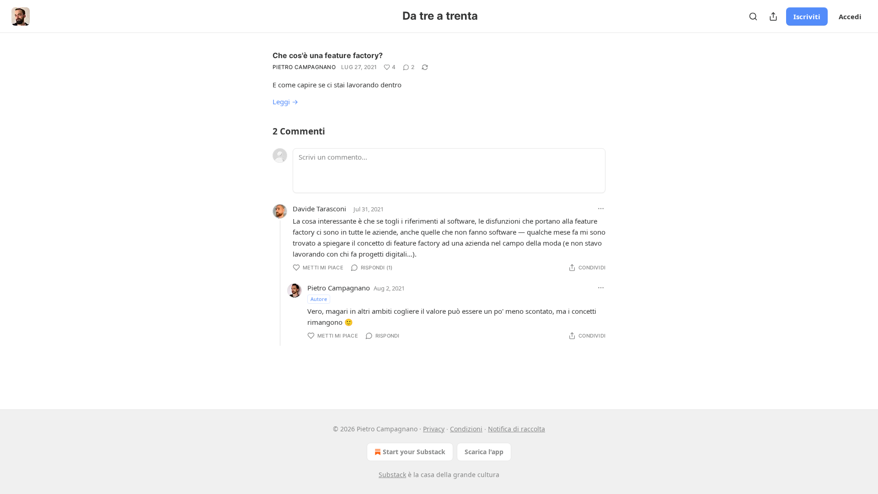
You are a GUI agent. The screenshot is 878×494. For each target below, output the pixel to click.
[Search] (753, 16)
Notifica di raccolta (516, 428)
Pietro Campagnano (304, 67)
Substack (392, 474)
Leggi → (285, 101)
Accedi (850, 16)
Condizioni (466, 428)
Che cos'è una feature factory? (328, 55)
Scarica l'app (484, 451)
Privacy (433, 428)
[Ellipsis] (601, 208)
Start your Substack (414, 451)
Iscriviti (806, 16)
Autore (319, 298)
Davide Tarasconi (319, 208)
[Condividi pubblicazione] (773, 16)
